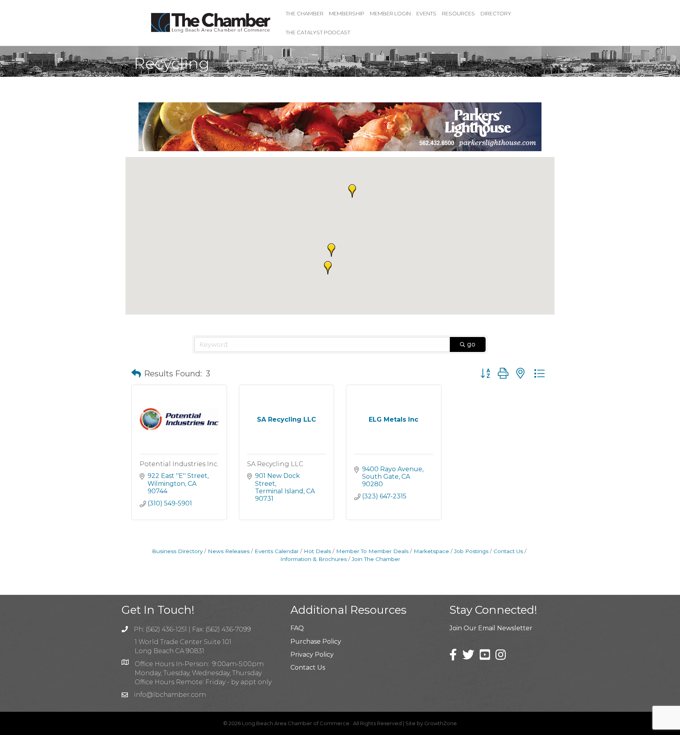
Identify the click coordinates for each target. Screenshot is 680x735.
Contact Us (508, 551)
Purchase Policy (315, 641)
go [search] (471, 344)
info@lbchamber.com (170, 694)
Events (426, 13)
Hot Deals (317, 551)
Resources (458, 13)
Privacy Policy (312, 654)
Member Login (390, 13)
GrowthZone (440, 723)
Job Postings (471, 551)
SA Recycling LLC (275, 464)
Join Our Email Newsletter (490, 628)
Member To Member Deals (372, 551)
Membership (346, 13)
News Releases (228, 551)
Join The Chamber (376, 559)
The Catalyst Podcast (318, 32)
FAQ (297, 628)
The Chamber (304, 13)
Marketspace (431, 551)
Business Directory (177, 551)
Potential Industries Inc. (179, 464)
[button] (328, 267)
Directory (495, 13)
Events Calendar (277, 551)
